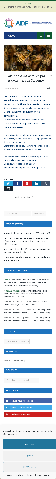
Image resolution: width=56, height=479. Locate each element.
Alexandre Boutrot (11, 290)
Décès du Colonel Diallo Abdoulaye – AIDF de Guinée (26, 303)
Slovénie (48, 88)
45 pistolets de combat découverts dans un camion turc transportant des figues (27, 251)
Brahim (7, 279)
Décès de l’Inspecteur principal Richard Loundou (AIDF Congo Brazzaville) (27, 311)
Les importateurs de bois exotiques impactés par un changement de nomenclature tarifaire (25, 293)
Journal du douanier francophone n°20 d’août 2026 (27, 233)
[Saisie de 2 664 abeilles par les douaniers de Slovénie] (28, 58)
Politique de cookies (14, 475)
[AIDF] (28, 23)
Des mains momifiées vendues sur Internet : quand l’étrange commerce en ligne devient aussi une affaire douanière (29, 7)
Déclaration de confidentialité (36, 475)
